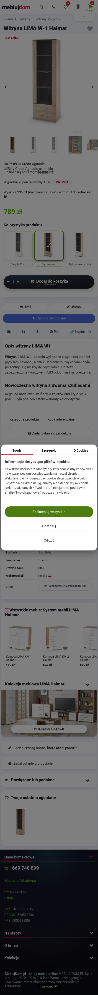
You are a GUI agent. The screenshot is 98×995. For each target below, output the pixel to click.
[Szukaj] (41, 7)
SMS (27, 306)
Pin (56, 332)
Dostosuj (49, 526)
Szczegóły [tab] (48, 450)
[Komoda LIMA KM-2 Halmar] (57, 638)
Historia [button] (47, 987)
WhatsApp (74, 306)
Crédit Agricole (33, 164)
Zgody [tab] (17, 450)
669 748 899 (25, 868)
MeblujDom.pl (15, 974)
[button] (84, 17)
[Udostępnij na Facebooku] (37, 332)
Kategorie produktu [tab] (24, 419)
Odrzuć (49, 540)
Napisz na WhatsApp (20, 881)
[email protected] (28, 898)
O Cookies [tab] (81, 450)
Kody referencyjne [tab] (61, 419)
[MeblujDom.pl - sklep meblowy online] (16, 7)
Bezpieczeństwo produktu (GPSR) (67, 585)
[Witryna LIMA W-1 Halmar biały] (54, 145)
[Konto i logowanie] (78, 7)
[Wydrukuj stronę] (23, 332)
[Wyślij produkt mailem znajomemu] (8, 332)
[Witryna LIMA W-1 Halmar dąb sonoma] (13, 145)
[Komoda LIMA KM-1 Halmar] (20, 638)
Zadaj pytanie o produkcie (51, 433)
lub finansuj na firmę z (21, 172)
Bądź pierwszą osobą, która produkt (45, 748)
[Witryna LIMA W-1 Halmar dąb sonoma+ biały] (34, 145)
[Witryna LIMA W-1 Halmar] (21, 822)
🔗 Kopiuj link (80, 332)
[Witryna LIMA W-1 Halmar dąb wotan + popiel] (75, 145)
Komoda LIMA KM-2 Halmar (56, 658)
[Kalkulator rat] (28, 168)
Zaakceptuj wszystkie (49, 512)
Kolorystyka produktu (23, 225)
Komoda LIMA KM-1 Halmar (19, 658)
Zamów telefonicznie (51, 318)
